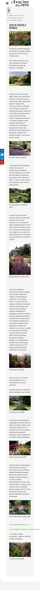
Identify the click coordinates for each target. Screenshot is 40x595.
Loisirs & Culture (11, 20)
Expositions (20, 18)
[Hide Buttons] (1, 166)
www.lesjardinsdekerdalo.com (19, 524)
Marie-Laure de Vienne (16, 15)
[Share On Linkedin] (2, 159)
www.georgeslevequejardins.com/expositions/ (24, 529)
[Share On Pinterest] (2, 162)
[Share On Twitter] (2, 155)
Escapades (13, 18)
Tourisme (19, 20)
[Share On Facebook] (2, 151)
